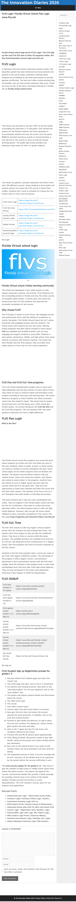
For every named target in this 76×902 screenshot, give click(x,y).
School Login (63, 175)
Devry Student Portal (66, 77)
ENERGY (61, 85)
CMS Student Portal (65, 51)
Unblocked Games (64, 219)
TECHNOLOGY (63, 204)
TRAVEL (61, 214)
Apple (61, 28)
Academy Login (64, 23)
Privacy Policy (40, 898)
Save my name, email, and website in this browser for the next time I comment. (28, 870)
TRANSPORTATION (65, 211)
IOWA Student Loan (65, 135)
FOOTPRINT (63, 104)
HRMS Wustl (63, 130)
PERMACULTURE (64, 167)
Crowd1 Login (63, 61)
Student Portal (64, 193)
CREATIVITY (63, 56)
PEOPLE (61, 164)
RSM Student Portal (65, 172)
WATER (61, 240)
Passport (62, 161)
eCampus (62, 82)
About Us (58, 898)
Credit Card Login (64, 59)
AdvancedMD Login (65, 25)
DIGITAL (61, 80)
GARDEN (62, 106)
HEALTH (61, 119)
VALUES (61, 232)
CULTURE (62, 67)
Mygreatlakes (63, 141)
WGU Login (62, 248)
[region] (28, 35)
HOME (61, 122)
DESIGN (61, 74)
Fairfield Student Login (66, 88)
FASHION (62, 98)
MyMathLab (63, 143)
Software (62, 180)
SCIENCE (61, 178)
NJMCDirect (62, 156)
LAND (61, 138)
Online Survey (63, 159)
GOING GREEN (63, 109)
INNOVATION (63, 133)
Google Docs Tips (64, 112)
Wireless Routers (64, 255)
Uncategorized (63, 222)
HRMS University (64, 127)
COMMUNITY (63, 53)
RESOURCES (63, 169)
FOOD (61, 101)
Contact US (50, 898)
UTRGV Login (63, 230)
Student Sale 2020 (65, 196)
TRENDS (61, 217)
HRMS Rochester (64, 125)
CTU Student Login (65, 64)
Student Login (63, 191)
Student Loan (63, 188)
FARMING (62, 95)
